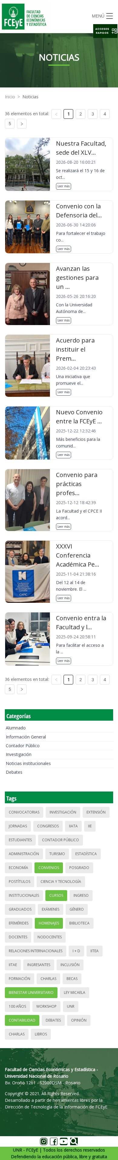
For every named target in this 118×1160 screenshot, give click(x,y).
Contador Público (23, 745)
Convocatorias (24, 812)
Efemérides (18, 923)
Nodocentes (50, 937)
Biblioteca (79, 923)
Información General (26, 737)
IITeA (94, 950)
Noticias (30, 97)
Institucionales (24, 895)
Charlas (48, 978)
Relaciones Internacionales (35, 950)
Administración (24, 853)
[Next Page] (22, 123)
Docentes (18, 937)
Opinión (79, 1020)
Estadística (86, 853)
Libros (41, 1034)
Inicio (10, 97)
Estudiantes (20, 839)
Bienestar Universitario (31, 992)
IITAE (13, 964)
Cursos (56, 895)
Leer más (63, 186)
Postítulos (19, 881)
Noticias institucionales (28, 763)
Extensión (96, 812)
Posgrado (79, 867)
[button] (105, 31)
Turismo (57, 853)
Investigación (18, 754)
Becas (72, 978)
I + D (76, 950)
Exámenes (50, 909)
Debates (14, 772)
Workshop (46, 1006)
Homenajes (49, 923)
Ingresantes (38, 964)
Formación (19, 978)
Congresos (48, 826)
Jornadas (18, 826)
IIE (90, 826)
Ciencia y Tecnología (61, 881)
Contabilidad (22, 1020)
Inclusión (70, 964)
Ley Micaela (74, 992)
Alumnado (16, 728)
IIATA (73, 826)
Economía (18, 867)
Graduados (20, 909)
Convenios (48, 867)
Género (77, 909)
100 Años (17, 1006)
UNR (70, 1006)
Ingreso (81, 895)
